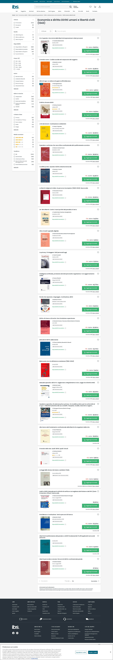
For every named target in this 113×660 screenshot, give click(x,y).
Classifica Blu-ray (62, 609)
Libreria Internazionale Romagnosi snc (21, 162)
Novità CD (45, 604)
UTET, (53, 323)
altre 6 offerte (95, 161)
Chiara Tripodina (57, 126)
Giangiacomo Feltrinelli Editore (92, 631)
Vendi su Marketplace (73, 633)
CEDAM (17, 106)
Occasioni (18, 25)
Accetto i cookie (93, 652)
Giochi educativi (77, 606)
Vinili (44, 609)
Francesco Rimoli (66, 321)
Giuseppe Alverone (58, 408)
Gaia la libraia (37, 636)
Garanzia (53, 636)
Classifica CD (46, 606)
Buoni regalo (49, 1)
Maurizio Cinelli (57, 517)
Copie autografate (31, 609)
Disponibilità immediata (22, 49)
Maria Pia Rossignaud (69, 233)
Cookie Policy (34, 658)
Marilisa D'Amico (57, 299)
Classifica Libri (15, 606)
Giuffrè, (53, 344)
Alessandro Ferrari (57, 190)
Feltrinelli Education (89, 637)
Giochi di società (77, 609)
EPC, (53, 410)
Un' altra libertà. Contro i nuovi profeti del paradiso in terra (58, 209)
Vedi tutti (16, 88)
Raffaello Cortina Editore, (57, 301)
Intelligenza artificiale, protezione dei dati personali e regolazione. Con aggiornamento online (66, 274)
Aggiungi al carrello (91, 50)
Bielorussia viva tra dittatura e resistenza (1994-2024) (56, 361)
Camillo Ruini (56, 212)
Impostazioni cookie (81, 652)
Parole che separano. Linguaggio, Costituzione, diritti (56, 297)
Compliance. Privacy (21, 120)
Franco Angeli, (55, 497)
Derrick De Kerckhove (58, 233)
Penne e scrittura (92, 609)
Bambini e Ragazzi (62, 613)
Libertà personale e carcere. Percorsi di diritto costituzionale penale (60, 559)
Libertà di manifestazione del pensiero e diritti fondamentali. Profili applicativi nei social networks (67, 537)
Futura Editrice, (55, 473)
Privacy (17, 117)
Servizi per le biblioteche (73, 629)
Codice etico (71, 638)
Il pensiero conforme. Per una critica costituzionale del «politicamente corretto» (64, 145)
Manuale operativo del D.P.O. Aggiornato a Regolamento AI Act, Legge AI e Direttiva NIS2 (67, 383)
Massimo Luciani (57, 62)
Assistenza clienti (76, 1)
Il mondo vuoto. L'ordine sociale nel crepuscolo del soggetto (58, 59)
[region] (56, 652)
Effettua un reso (54, 633)
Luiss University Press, (57, 128)
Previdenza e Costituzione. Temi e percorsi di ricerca (56, 514)
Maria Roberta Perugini (67, 495)
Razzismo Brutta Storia (90, 639)
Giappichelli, (55, 280)
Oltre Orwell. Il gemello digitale (49, 231)
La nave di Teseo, (56, 85)
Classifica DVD (61, 606)
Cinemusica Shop (20, 159)
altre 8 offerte (95, 75)
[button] (70, 7)
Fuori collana (19, 122)
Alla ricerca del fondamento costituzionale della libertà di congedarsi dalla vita (64, 427)
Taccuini (90, 604)
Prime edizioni (30, 604)
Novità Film (60, 604)
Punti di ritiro (42, 1)
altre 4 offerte (95, 118)
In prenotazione (20, 54)
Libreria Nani (19, 156)
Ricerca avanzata (76, 7)
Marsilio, (54, 42)
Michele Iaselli (19, 76)
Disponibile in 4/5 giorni (21, 47)
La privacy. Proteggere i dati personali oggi (53, 252)
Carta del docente (65, 1)
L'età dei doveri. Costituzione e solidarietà (52, 124)
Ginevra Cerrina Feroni (58, 148)
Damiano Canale (57, 169)
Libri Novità (14, 604)
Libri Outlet (14, 609)
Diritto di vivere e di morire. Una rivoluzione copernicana (57, 318)
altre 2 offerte (96, 291)
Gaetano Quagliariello (65, 212)
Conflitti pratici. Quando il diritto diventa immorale (55, 167)
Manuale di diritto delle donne (48, 340)
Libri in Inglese (15, 611)
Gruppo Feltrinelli (88, 629)
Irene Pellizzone (57, 429)
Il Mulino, (54, 257)
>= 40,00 (18, 69)
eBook (13, 613)
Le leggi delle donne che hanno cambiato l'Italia (54, 470)
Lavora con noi (71, 636)
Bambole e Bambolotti (78, 611)
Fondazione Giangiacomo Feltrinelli (91, 634)
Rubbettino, (54, 150)
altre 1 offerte (96, 97)
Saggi (17, 126)
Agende (90, 606)
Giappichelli (19, 96)
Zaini (89, 611)
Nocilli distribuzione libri (21, 164)
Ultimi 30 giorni (19, 39)
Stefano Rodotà (57, 105)
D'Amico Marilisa (57, 342)
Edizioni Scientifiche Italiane (20, 104)
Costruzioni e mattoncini (78, 604)
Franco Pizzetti (57, 278)
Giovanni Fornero (57, 321)
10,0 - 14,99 (18, 63)
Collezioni (29, 611)
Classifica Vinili (46, 613)
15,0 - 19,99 (18, 65)
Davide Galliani (57, 561)
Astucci (89, 613)
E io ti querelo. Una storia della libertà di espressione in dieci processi (61, 38)
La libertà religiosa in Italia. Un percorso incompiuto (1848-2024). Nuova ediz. (63, 188)
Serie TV (59, 611)
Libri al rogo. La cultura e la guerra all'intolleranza (55, 81)
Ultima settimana (20, 37)
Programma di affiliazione (74, 631)
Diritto (17, 124)
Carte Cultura (57, 1)
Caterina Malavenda (58, 40)
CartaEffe (36, 1)
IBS (16, 154)
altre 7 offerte (96, 334)
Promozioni (18, 22)
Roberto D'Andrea (75, 321)
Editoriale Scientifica (21, 101)
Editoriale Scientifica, (56, 519)
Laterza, (54, 64)
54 (73, 581)
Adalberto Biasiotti (20, 79)
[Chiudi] (110, 652)
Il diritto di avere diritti (46, 102)
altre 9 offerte (95, 54)
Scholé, (53, 364)
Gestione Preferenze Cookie (57, 638)
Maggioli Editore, (56, 387)
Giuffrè (17, 99)
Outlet (17, 27)
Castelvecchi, (55, 235)
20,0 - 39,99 (18, 67)
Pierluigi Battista (57, 83)
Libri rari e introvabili (32, 606)
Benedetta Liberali (66, 342)
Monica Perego (19, 83)
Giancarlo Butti (57, 495)
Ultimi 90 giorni (19, 35)
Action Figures (76, 613)
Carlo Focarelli (57, 255)
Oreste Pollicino (20, 81)
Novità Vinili (45, 611)
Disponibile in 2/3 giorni (21, 51)
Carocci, (54, 192)
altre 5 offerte (95, 225)
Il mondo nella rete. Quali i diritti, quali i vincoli (53, 448)
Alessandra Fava (20, 85)
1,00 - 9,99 (18, 61)
